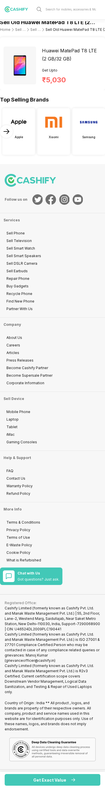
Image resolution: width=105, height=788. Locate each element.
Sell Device (14, 398)
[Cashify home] (19, 9)
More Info (13, 509)
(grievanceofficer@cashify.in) (30, 660)
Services (12, 220)
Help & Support (17, 458)
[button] (52, 780)
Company (12, 324)
